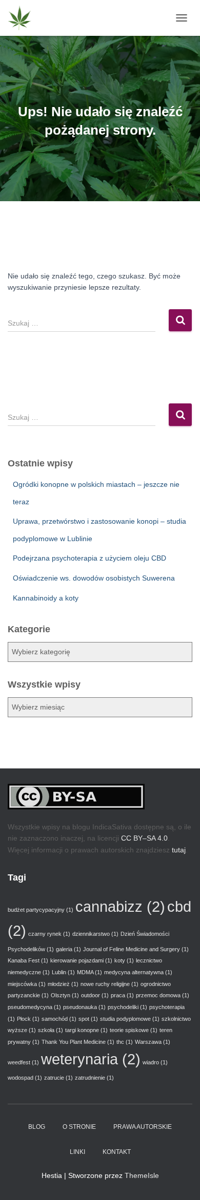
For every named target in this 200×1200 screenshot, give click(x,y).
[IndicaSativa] (23, 18)
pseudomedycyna (34, 1007)
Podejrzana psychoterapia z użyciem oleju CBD (89, 558)
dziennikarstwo (95, 934)
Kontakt (117, 1151)
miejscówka (27, 984)
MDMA (89, 972)
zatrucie (58, 1078)
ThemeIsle (142, 1175)
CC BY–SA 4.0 (144, 838)
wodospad (25, 1078)
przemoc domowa (162, 995)
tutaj (179, 850)
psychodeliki (127, 1007)
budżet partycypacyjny (40, 910)
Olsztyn (65, 995)
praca (122, 995)
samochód (59, 1019)
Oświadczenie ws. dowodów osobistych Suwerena (94, 578)
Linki (77, 1151)
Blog (36, 1126)
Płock (28, 1019)
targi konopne (86, 1030)
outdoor (95, 995)
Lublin (63, 972)
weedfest (23, 1062)
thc (124, 1042)
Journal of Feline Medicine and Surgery (136, 949)
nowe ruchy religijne (109, 984)
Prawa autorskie (142, 1126)
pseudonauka (84, 1007)
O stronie (79, 1126)
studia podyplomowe (129, 1019)
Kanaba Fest (28, 960)
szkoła (50, 1030)
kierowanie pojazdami (81, 960)
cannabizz (120, 906)
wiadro (155, 1062)
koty (124, 960)
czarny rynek (49, 934)
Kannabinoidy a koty (45, 598)
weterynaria (91, 1059)
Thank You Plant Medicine (78, 1042)
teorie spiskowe (133, 1030)
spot (88, 1019)
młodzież (63, 984)
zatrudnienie (94, 1078)
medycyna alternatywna (138, 972)
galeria (68, 949)
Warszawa (152, 1042)
